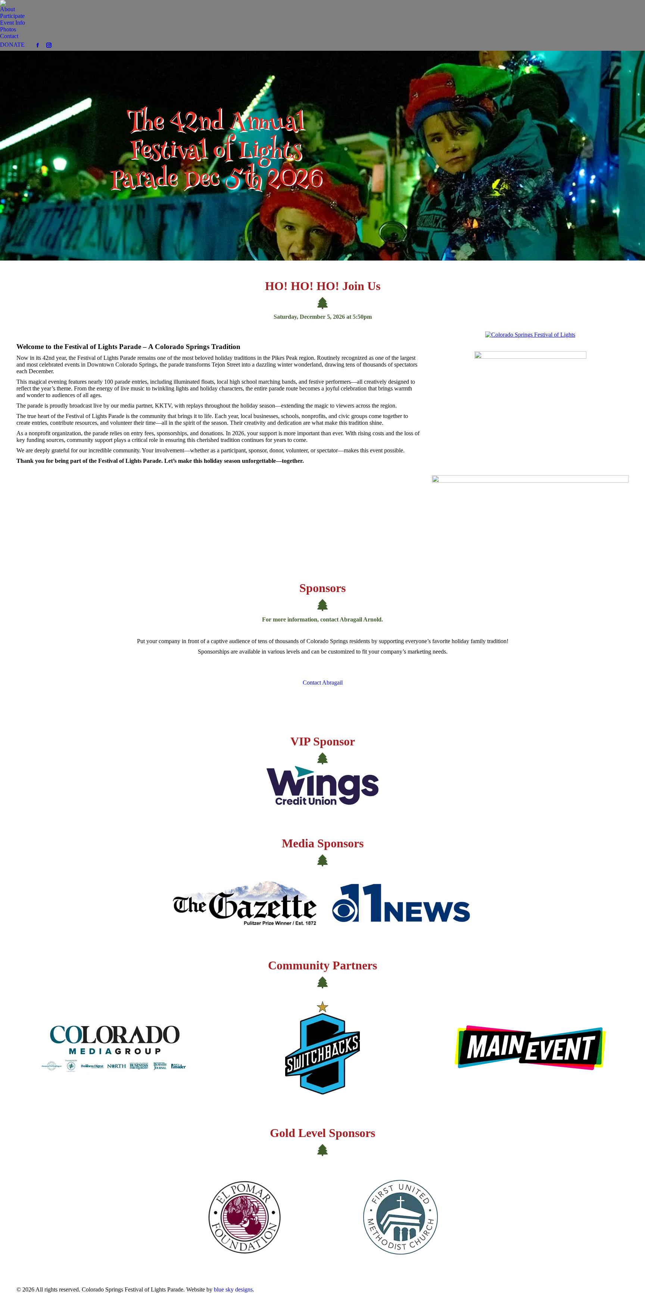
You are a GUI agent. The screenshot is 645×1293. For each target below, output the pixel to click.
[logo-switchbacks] (322, 1047)
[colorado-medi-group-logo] (114, 1048)
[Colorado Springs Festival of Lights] (530, 334)
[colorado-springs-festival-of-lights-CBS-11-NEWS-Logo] (400, 903)
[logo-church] (400, 1217)
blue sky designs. (234, 1289)
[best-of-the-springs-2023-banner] (530, 512)
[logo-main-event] (530, 1047)
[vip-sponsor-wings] (322, 785)
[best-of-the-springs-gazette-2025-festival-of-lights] (530, 406)
